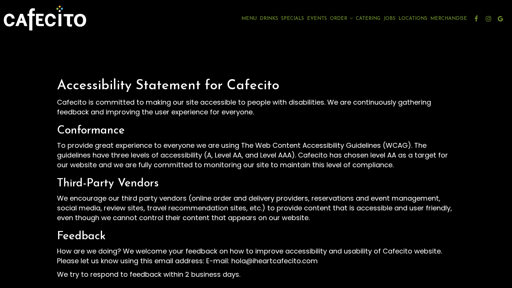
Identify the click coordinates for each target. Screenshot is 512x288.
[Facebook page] (476, 19)
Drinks (269, 18)
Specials (292, 18)
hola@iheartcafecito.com (274, 261)
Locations (412, 18)
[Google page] (500, 19)
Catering (368, 18)
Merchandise (448, 18)
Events (317, 18)
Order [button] (339, 18)
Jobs (389, 18)
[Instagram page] (488, 19)
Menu (249, 18)
